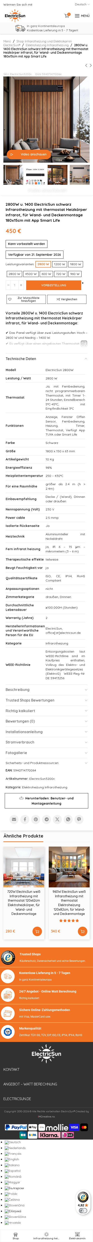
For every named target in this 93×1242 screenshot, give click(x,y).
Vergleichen (69, 299)
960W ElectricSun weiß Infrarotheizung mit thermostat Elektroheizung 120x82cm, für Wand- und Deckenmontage (69, 903)
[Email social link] (14, 819)
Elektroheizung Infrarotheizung (47, 45)
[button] (46, 189)
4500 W (31, 274)
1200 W (59, 264)
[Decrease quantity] (8, 285)
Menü (7, 41)
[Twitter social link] (57, 819)
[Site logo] (15, 16)
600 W (46, 274)
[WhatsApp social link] (68, 819)
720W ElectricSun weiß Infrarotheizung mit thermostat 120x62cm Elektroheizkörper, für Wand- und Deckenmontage (23, 903)
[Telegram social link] (46, 819)
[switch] (83, 1210)
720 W (60, 274)
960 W (75, 274)
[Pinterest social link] (35, 819)
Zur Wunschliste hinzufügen (29, 299)
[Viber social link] (79, 819)
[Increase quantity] (21, 285)
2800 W (14, 274)
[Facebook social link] (24, 819)
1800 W (75, 264)
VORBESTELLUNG (53, 285)
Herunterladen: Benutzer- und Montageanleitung (49, 801)
